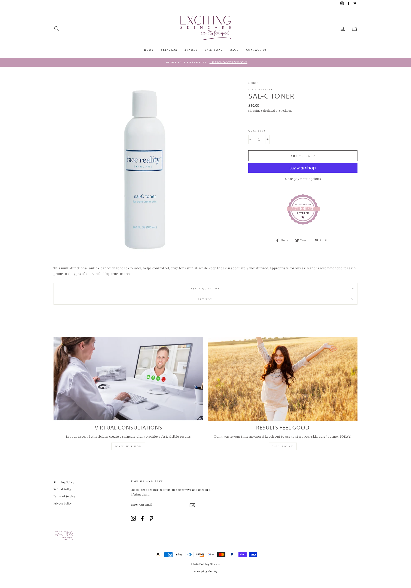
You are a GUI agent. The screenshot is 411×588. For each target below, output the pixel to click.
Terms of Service (64, 496)
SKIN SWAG (214, 49)
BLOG (234, 49)
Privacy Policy (63, 503)
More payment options (303, 179)
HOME (149, 49)
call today (282, 446)
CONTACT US (256, 49)
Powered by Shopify (205, 571)
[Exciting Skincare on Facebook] (142, 518)
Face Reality (260, 89)
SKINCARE (169, 49)
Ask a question (205, 288)
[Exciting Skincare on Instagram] (133, 518)
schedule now (128, 446)
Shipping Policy (64, 482)
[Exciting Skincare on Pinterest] (151, 518)
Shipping (254, 110)
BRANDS (191, 49)
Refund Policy (62, 489)
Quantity (257, 130)
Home (252, 82)
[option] (205, 62)
